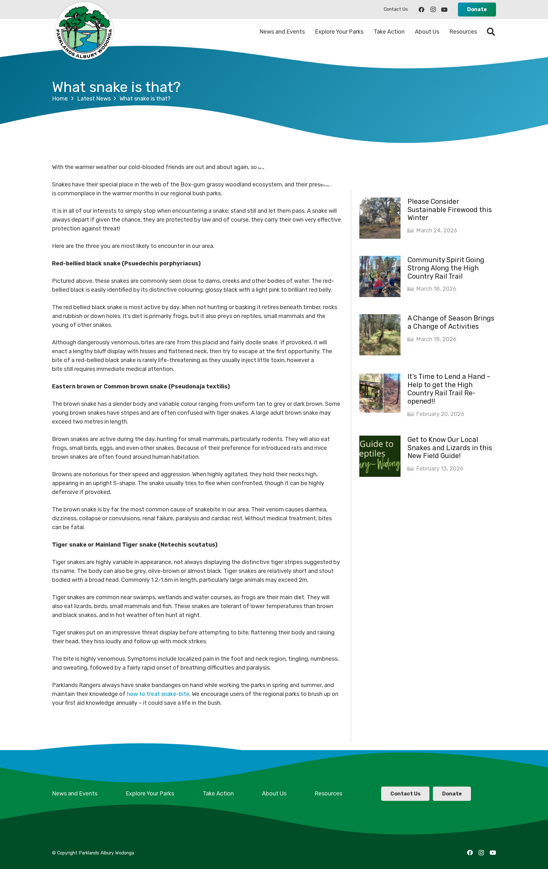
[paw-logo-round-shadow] (83, 31)
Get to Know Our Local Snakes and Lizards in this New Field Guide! (450, 448)
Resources (328, 793)
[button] (491, 32)
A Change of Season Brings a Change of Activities (451, 322)
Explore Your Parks (150, 793)
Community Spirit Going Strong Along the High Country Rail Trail (446, 268)
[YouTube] (444, 9)
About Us (274, 793)
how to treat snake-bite (158, 694)
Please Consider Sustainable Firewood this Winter (450, 210)
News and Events (74, 793)
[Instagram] (433, 9)
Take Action (218, 793)
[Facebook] (421, 9)
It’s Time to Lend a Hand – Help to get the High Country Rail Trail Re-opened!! (449, 389)
